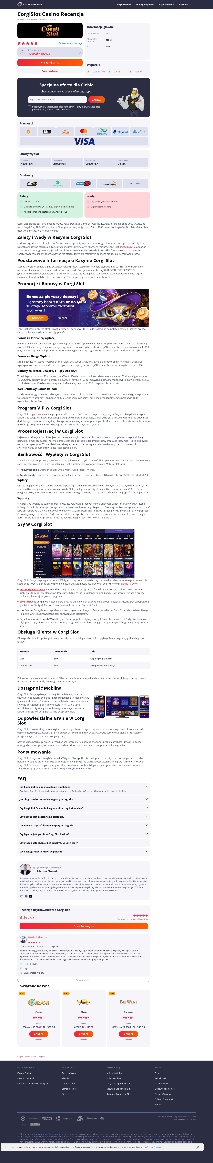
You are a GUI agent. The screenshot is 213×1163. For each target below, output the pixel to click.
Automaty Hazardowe (32, 589)
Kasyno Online (23, 1056)
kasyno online (36, 414)
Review (33, 1056)
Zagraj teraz (51, 62)
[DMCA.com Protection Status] (33, 1124)
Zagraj (38, 1033)
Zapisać (96, 99)
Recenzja (38, 1039)
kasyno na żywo (129, 583)
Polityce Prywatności (155, 1147)
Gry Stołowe (26, 601)
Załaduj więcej (83, 980)
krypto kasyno (127, 247)
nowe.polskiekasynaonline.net (53, 1134)
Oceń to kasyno (83, 926)
